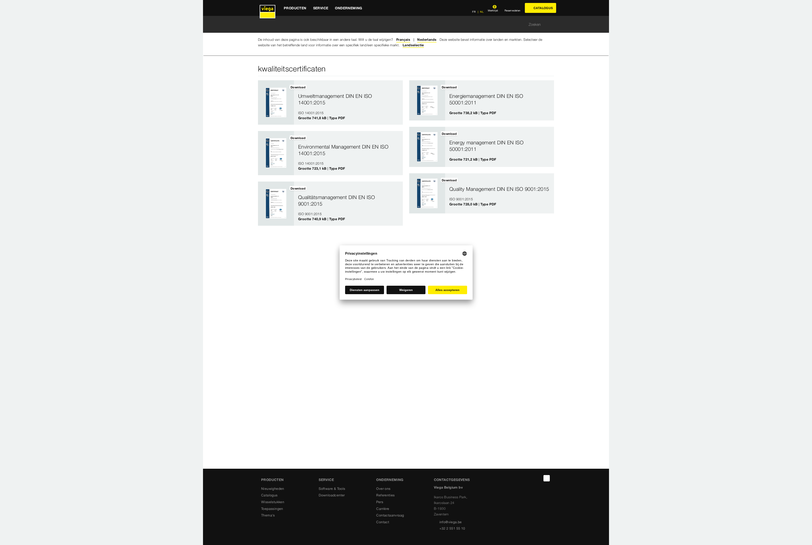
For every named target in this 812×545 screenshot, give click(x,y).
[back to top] (546, 478)
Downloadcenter (332, 495)
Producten (272, 480)
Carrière (382, 509)
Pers (379, 502)
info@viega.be (450, 522)
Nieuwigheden (272, 488)
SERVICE (326, 480)
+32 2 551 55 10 (452, 528)
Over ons (383, 488)
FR (474, 11)
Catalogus (269, 495)
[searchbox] (402, 24)
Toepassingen (272, 509)
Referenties (385, 495)
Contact (382, 522)
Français (403, 39)
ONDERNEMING (389, 480)
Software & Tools (332, 488)
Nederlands (426, 39)
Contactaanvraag (390, 515)
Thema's (268, 515)
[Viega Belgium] (267, 8)
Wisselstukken (272, 502)
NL (481, 11)
